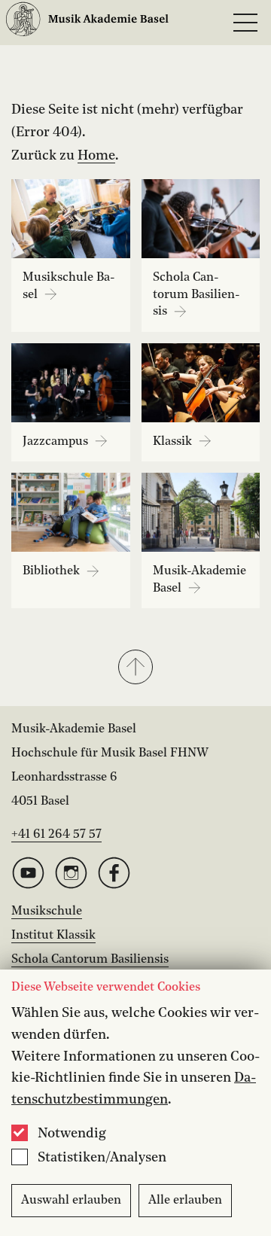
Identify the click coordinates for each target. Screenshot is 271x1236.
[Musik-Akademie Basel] (87, 23)
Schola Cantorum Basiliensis (90, 960)
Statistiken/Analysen (102, 1157)
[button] (135, 668)
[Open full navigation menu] (245, 22)
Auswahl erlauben (71, 1201)
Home (96, 156)
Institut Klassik (53, 936)
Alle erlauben (185, 1201)
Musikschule (46, 912)
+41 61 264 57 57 (56, 835)
